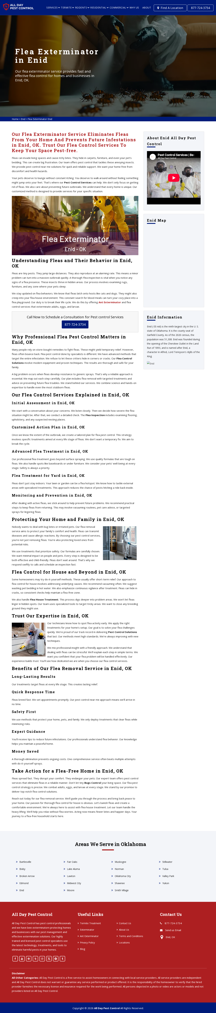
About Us (124, 929)
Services (52, 7)
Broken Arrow (27, 876)
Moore (70, 890)
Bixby (22, 869)
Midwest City (74, 883)
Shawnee (120, 883)
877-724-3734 (200, 8)
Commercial (118, 7)
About (146, 7)
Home (15, 119)
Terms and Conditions (131, 936)
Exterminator (87, 929)
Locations (124, 942)
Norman (119, 869)
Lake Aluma (73, 869)
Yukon (165, 883)
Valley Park (168, 876)
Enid (23, 119)
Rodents (81, 7)
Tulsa (165, 869)
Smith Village (122, 890)
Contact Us (125, 923)
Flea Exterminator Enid (40, 119)
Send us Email (173, 930)
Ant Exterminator (89, 936)
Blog (82, 949)
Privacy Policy (87, 942)
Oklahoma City (123, 876)
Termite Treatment (90, 923)
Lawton (71, 876)
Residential (98, 7)
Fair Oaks (72, 861)
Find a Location (172, 8)
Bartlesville (25, 861)
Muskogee (120, 861)
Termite (66, 7)
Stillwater (167, 861)
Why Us (134, 7)
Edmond (24, 883)
